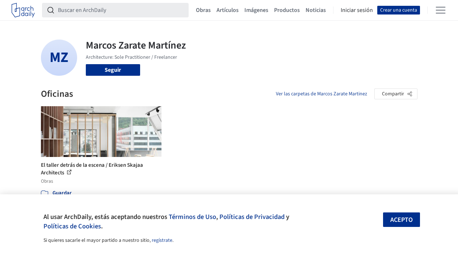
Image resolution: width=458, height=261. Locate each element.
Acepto (401, 219)
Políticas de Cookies (72, 226)
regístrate (162, 240)
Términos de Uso (192, 216)
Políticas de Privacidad (252, 216)
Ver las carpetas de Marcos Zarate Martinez (321, 93)
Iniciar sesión (357, 10)
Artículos (228, 10)
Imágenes (256, 10)
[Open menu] (440, 10)
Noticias (316, 10)
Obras (203, 10)
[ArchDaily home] (23, 10)
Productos (287, 10)
